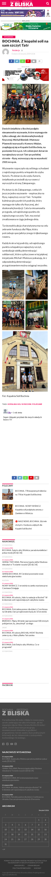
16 (45, 829)
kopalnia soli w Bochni (19, 404)
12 (19, 829)
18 (12, 834)
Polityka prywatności (22, 868)
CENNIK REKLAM (34, 865)
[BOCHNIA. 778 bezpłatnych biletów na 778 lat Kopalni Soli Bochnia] (7, 494)
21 (32, 834)
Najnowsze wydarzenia (16, 752)
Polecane (37, 404)
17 (5, 834)
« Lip (3, 849)
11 (12, 829)
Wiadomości (19, 865)
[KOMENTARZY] (39, 60)
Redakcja (16, 50)
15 (39, 829)
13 (25, 829)
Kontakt (37, 868)
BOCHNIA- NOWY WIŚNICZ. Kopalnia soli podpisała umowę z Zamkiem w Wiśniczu (29, 510)
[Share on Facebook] (11, 60)
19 (19, 834)
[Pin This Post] (28, 60)
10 (5, 829)
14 (32, 829)
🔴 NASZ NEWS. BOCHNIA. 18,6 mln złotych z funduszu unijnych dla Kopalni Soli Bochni (31, 525)
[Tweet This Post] (17, 60)
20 (25, 834)
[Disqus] (25, 442)
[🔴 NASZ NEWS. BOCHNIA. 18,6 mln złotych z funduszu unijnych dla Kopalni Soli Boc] (7, 524)
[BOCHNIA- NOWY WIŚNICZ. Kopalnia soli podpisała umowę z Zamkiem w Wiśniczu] (7, 509)
